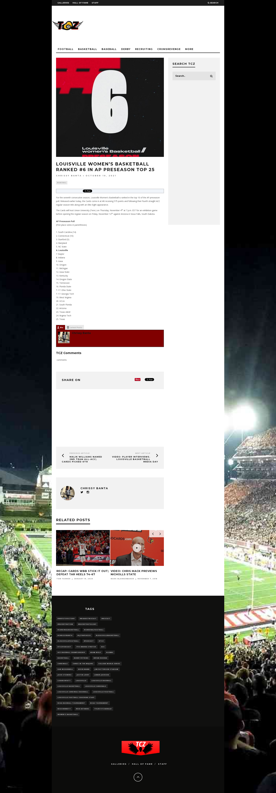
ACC (103, 647)
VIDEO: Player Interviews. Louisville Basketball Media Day (135, 459)
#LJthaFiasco (84, 635)
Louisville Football (103, 692)
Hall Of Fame (80, 3)
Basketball (87, 49)
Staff (95, 3)
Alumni (109, 652)
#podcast (89, 641)
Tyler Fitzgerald (103, 709)
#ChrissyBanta (65, 635)
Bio (61, 327)
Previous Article (80, 453)
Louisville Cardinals (95, 686)
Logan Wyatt (64, 680)
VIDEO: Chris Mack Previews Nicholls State (134, 572)
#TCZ (101, 641)
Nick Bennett (64, 709)
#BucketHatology (87, 624)
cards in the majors (83, 663)
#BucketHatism (65, 624)
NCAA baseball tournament (71, 703)
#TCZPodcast (64, 647)
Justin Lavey (83, 675)
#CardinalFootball (94, 630)
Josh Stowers (65, 675)
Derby (126, 49)
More (189, 49)
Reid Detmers (82, 709)
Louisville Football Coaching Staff (76, 697)
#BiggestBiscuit (88, 618)
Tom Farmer (63, 579)
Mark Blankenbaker (122, 579)
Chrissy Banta (69, 175)
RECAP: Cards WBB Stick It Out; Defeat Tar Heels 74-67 (82, 572)
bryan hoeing (100, 658)
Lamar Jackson (101, 675)
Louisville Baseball (101, 680)
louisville (81, 680)
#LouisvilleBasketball (107, 635)
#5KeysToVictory (66, 618)
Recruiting (144, 49)
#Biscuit (106, 618)
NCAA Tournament (99, 703)
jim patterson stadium (106, 669)
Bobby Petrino (81, 658)
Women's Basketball (68, 714)
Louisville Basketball (69, 686)
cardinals (63, 663)
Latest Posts (76, 327)
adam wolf (95, 652)
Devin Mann (84, 669)
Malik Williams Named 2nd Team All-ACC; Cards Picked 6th (82, 459)
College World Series (109, 663)
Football (66, 49)
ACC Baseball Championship (71, 652)
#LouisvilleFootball (68, 641)
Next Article (142, 453)
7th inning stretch (86, 647)
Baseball (109, 49)
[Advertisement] (172, 26)
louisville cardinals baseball (73, 692)
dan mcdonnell (65, 669)
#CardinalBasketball (68, 630)
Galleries (63, 3)
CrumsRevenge (169, 49)
